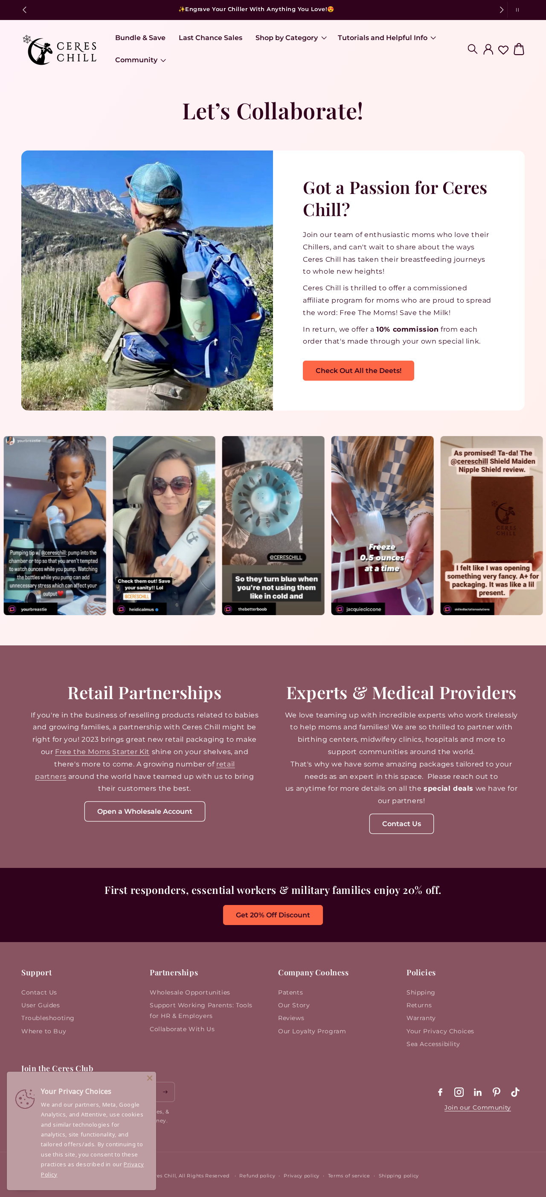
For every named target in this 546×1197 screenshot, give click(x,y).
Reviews (291, 1018)
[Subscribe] (165, 1092)
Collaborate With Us (182, 1029)
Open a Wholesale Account (144, 811)
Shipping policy (399, 1176)
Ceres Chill (162, 1176)
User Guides (40, 1005)
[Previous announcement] (24, 10)
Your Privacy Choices (440, 1031)
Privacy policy (301, 1176)
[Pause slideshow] (516, 10)
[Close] (149, 1078)
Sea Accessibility (433, 1044)
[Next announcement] (501, 10)
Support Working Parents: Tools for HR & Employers (201, 1010)
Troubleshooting (48, 1018)
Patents (290, 992)
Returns (419, 1005)
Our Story (294, 1005)
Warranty (421, 1018)
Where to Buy (43, 1031)
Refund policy (257, 1176)
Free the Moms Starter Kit (102, 752)
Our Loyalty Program (312, 1031)
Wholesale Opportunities (190, 992)
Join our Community (477, 1107)
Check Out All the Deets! (358, 371)
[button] (289, 38)
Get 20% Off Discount (273, 915)
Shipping (421, 992)
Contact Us (401, 824)
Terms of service (349, 1176)
